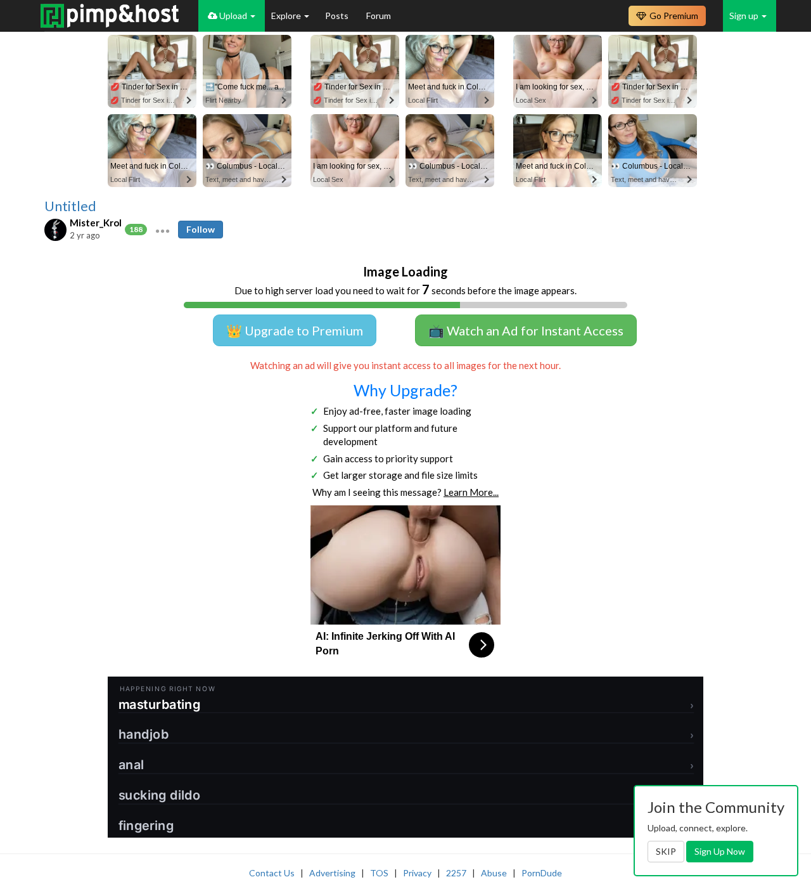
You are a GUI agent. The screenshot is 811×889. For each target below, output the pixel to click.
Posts (337, 15)
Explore (287, 15)
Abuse (494, 872)
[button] (162, 229)
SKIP (666, 851)
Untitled (70, 206)
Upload (233, 15)
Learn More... (471, 492)
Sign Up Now (719, 851)
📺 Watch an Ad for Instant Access (525, 330)
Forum (378, 15)
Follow (200, 229)
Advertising (332, 872)
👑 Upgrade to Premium (294, 330)
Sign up (744, 15)
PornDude (541, 872)
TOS (379, 872)
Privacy (417, 872)
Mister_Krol (96, 222)
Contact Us (272, 872)
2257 (456, 872)
